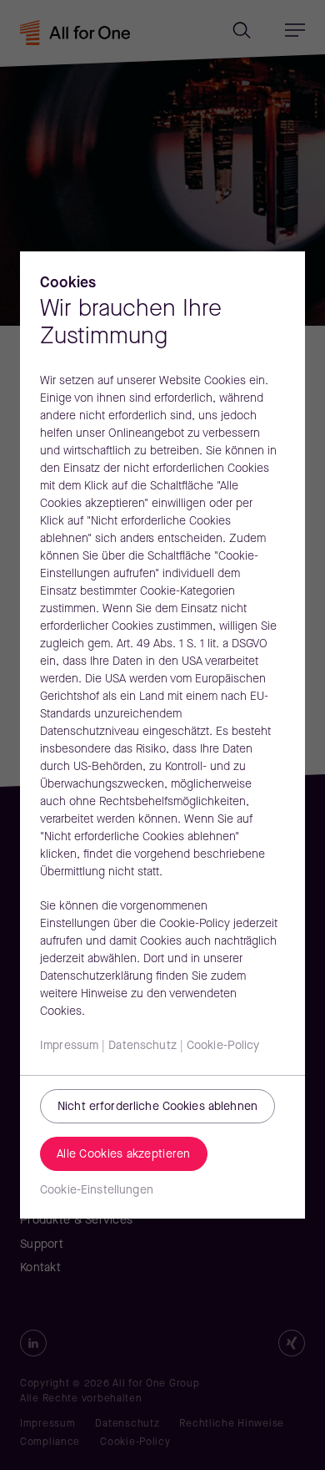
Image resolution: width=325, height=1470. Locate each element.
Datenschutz (142, 1046)
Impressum (69, 1046)
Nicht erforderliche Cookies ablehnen (158, 1107)
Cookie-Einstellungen (96, 1190)
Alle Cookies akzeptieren (124, 1154)
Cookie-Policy (223, 1046)
